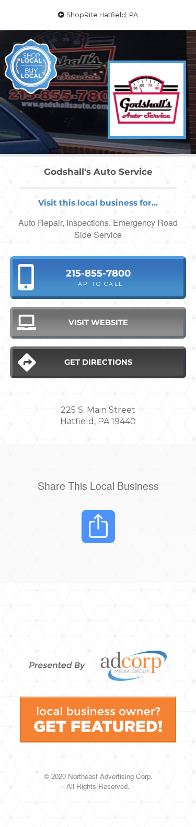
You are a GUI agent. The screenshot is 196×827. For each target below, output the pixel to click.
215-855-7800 (98, 277)
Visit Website (98, 322)
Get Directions (98, 362)
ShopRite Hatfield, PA (101, 15)
